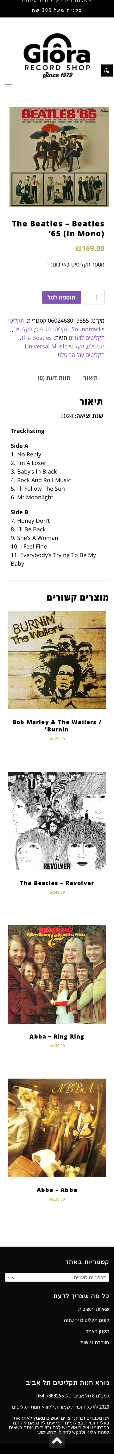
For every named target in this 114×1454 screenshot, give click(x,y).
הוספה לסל (61, 297)
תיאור (90, 377)
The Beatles (36, 337)
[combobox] (57, 1277)
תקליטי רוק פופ (52, 329)
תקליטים (22, 329)
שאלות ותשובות (93, 1309)
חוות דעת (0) (54, 377)
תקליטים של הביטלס (81, 355)
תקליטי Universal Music (54, 346)
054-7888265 (50, 1396)
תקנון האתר (97, 1331)
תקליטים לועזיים (86, 337)
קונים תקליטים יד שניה (86, 1320)
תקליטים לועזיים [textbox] (58, 1278)
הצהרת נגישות (94, 1342)
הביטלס (95, 346)
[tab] (91, 378)
